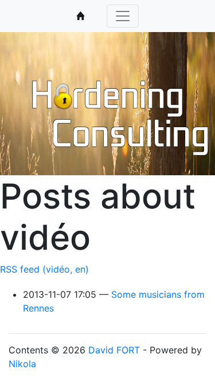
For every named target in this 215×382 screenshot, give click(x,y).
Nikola (22, 363)
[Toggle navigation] (123, 16)
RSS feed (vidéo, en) (44, 269)
